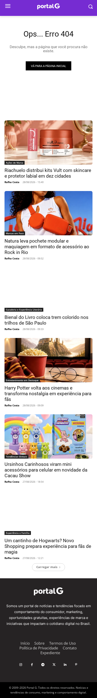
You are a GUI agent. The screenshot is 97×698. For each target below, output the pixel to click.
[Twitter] (54, 664)
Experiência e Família (18, 532)
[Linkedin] (65, 664)
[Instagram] (20, 664)
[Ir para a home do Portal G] (48, 591)
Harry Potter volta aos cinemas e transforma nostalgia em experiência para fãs (48, 393)
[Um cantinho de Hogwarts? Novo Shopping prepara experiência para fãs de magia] (48, 513)
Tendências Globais (16, 456)
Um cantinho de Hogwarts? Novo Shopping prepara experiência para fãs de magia (48, 546)
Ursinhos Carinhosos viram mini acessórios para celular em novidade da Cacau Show (46, 470)
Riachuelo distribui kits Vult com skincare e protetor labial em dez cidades (48, 173)
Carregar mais (47, 567)
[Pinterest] (76, 664)
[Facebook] (32, 664)
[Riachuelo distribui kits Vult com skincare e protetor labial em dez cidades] (48, 142)
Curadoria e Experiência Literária (24, 309)
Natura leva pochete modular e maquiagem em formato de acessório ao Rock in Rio (47, 246)
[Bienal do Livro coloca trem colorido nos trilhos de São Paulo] (48, 289)
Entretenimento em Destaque (22, 380)
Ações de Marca (14, 162)
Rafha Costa (12, 182)
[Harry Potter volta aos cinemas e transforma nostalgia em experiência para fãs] (48, 360)
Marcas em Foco (15, 233)
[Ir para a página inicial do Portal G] (48, 6)
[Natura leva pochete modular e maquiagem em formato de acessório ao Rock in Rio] (48, 213)
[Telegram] (43, 664)
